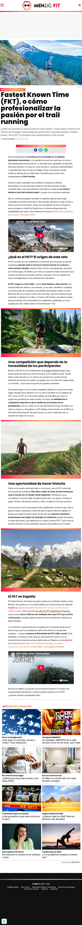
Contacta (44, 889)
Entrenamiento (18, 90)
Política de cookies (31, 889)
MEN (5, 90)
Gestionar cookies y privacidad (44, 887)
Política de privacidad (66, 887)
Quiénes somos (12, 887)
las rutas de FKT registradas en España (53, 610)
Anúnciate (54, 889)
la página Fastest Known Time (57, 370)
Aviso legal (25, 887)
